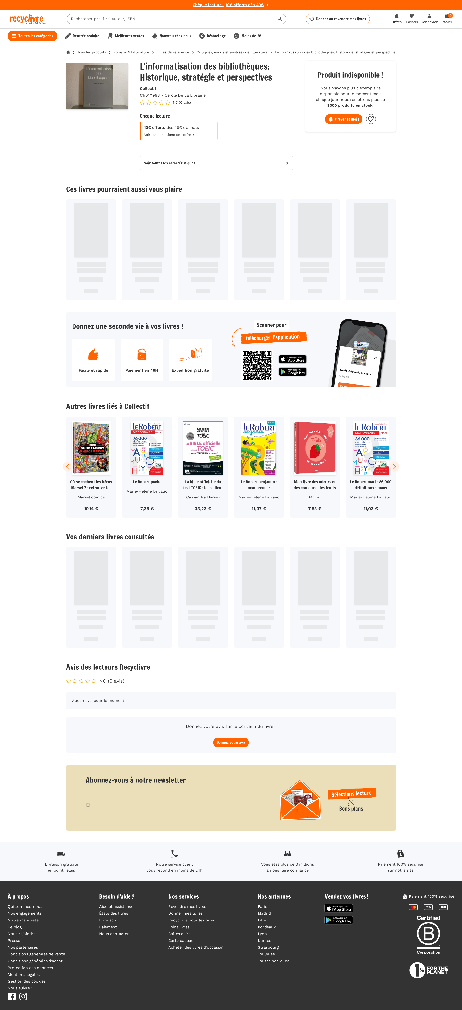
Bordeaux (267, 927)
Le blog (15, 927)
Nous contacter (114, 933)
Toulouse (266, 954)
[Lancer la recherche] (280, 19)
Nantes (264, 940)
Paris (262, 906)
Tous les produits (92, 52)
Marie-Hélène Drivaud (147, 491)
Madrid (264, 913)
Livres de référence (173, 52)
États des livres (113, 913)
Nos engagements (24, 913)
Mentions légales (24, 974)
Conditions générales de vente (36, 954)
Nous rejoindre (22, 933)
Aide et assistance (116, 906)
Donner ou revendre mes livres (341, 19)
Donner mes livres (185, 913)
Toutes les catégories (35, 36)
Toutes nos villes (273, 961)
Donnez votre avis (231, 742)
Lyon (262, 933)
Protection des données (30, 967)
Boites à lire (179, 933)
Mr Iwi (315, 497)
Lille (262, 920)
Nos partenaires (23, 947)
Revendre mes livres (187, 906)
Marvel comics (91, 497)
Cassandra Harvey (203, 497)
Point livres (178, 927)
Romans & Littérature (131, 52)
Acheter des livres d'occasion (196, 947)
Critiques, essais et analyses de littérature (232, 52)
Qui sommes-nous (25, 906)
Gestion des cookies (27, 981)
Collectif (148, 88)
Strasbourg (268, 947)
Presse (14, 940)
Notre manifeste (23, 920)
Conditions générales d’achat (35, 961)
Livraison (107, 920)
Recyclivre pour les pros (191, 920)
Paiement (108, 927)
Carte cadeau (181, 940)
